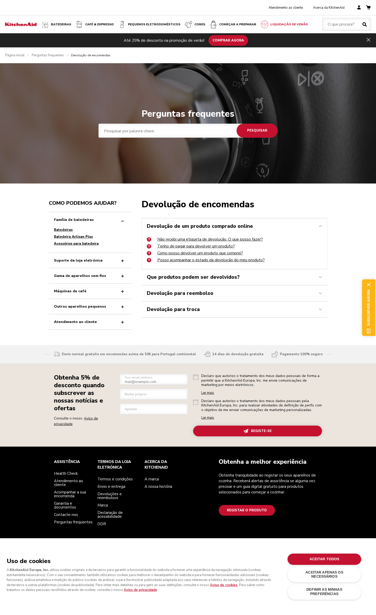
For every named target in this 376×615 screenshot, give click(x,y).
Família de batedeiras (74, 219)
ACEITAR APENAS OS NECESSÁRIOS (324, 574)
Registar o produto (247, 510)
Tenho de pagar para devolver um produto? (196, 246)
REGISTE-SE (261, 431)
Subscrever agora (368, 307)
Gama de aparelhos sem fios (80, 275)
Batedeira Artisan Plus (73, 236)
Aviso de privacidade (140, 590)
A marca (152, 479)
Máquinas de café (70, 291)
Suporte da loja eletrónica (78, 260)
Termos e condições (115, 479)
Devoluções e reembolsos (109, 495)
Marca (102, 505)
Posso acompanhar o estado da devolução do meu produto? (211, 260)
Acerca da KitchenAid (329, 8)
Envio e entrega (111, 486)
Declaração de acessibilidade (110, 514)
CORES (199, 24)
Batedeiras (61, 24)
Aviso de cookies (223, 585)
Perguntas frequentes (48, 55)
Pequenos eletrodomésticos (154, 24)
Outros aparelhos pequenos (80, 306)
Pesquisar (257, 130)
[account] (359, 7)
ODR (101, 523)
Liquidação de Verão (289, 24)
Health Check (66, 473)
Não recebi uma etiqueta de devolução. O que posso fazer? (210, 239)
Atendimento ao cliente (286, 8)
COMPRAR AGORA (228, 40)
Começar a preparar (237, 24)
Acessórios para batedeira (76, 243)
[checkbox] (195, 377)
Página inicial (15, 55)
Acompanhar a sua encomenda (70, 494)
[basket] (368, 7)
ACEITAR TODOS (324, 559)
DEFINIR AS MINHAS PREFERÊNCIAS (324, 592)
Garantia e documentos (65, 505)
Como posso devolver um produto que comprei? (200, 253)
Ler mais (207, 393)
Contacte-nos (66, 514)
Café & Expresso (99, 24)
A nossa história (158, 486)
